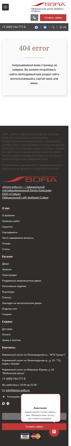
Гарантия (7, 226)
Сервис (7, 321)
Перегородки (9, 275)
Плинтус (6, 297)
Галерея (7, 314)
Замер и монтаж (11, 340)
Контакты (8, 347)
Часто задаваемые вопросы (18, 237)
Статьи (6, 249)
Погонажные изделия (14, 286)
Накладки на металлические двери (22, 303)
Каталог (7, 256)
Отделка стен (9, 308)
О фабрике (8, 215)
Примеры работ (11, 221)
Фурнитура (8, 291)
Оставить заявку (53, 17)
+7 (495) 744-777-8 (14, 27)
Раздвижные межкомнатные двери (21, 280)
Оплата (6, 334)
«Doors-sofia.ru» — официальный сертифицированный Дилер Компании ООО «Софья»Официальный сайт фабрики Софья (26, 192)
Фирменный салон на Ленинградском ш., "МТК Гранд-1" (34, 354)
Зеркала (6, 269)
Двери (5, 263)
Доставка (7, 329)
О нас (6, 208)
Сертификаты (10, 232)
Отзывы (6, 243)
